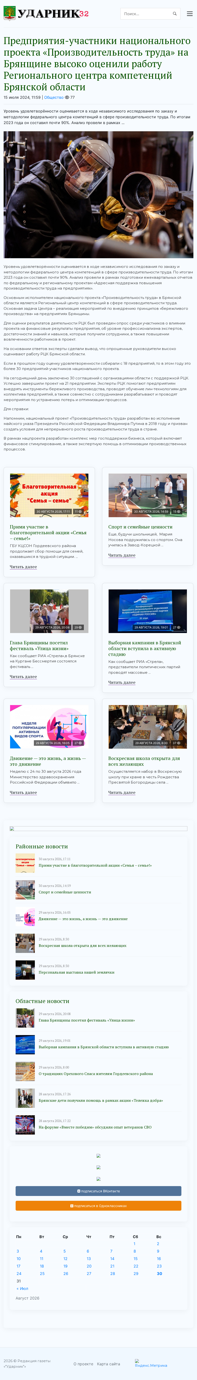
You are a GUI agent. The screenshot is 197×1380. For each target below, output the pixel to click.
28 (112, 1273)
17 (18, 1266)
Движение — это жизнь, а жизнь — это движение (48, 761)
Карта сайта (108, 1363)
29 (136, 1273)
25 (42, 1273)
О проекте (83, 1363)
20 (89, 1266)
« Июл (22, 1288)
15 (136, 1258)
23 (159, 1266)
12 (65, 1258)
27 (89, 1273)
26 (65, 1273)
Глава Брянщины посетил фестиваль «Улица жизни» (39, 645)
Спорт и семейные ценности (140, 526)
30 (159, 1273)
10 (19, 1258)
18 (42, 1266)
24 (19, 1273)
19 (65, 1266)
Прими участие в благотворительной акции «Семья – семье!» (48, 532)
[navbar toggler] (189, 13)
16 (159, 1258)
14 (112, 1258)
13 (89, 1258)
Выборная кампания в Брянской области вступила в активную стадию (144, 648)
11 (41, 1258)
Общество (54, 97)
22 (136, 1266)
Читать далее (23, 566)
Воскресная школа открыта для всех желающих (144, 761)
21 (112, 1266)
